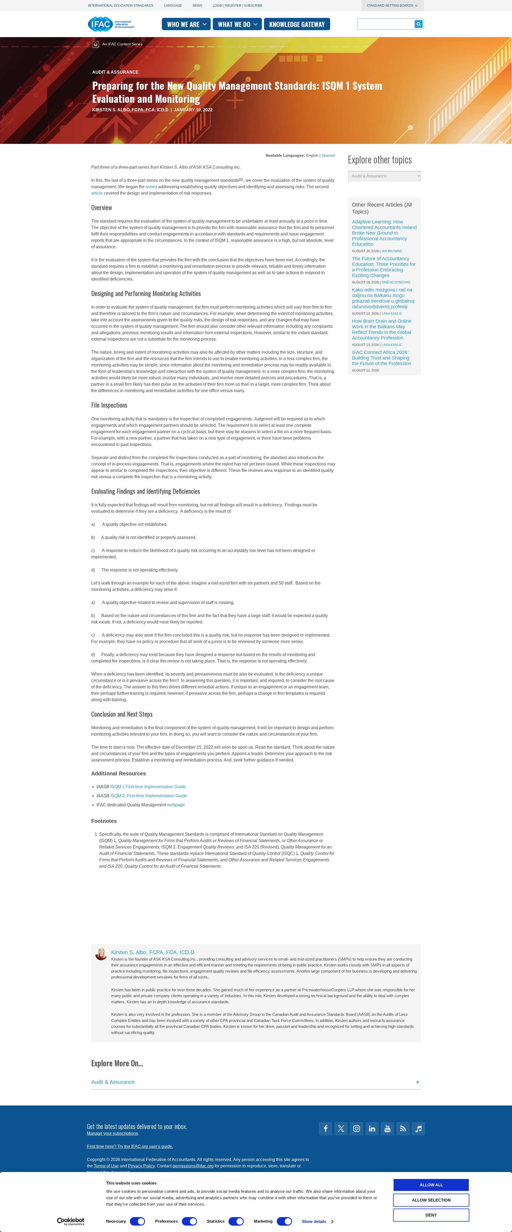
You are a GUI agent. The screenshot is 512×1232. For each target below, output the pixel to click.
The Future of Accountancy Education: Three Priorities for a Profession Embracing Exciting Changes (383, 267)
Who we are (184, 24)
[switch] (189, 1221)
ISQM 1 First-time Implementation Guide (148, 786)
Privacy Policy (141, 1166)
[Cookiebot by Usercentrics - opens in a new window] (70, 1222)
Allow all (431, 1185)
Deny (431, 1215)
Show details (314, 1221)
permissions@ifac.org (193, 1166)
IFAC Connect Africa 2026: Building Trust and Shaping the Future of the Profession (381, 358)
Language (173, 5)
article (97, 193)
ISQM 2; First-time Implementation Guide (148, 795)
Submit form (419, 24)
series (151, 186)
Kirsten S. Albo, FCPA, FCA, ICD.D (130, 110)
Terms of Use (106, 1166)
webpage (176, 805)
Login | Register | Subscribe (237, 5)
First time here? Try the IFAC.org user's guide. (130, 1146)
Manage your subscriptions (112, 1133)
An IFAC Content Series (122, 44)
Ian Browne (392, 251)
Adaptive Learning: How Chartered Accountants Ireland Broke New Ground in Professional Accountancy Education (384, 233)
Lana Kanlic (392, 313)
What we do (235, 24)
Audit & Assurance (115, 72)
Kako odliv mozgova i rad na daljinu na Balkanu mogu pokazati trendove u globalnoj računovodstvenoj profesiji (383, 298)
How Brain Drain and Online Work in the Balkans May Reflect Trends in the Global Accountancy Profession (381, 329)
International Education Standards (120, 5)
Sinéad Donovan (396, 282)
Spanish (328, 155)
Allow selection (431, 1200)
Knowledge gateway (297, 24)
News (197, 5)
